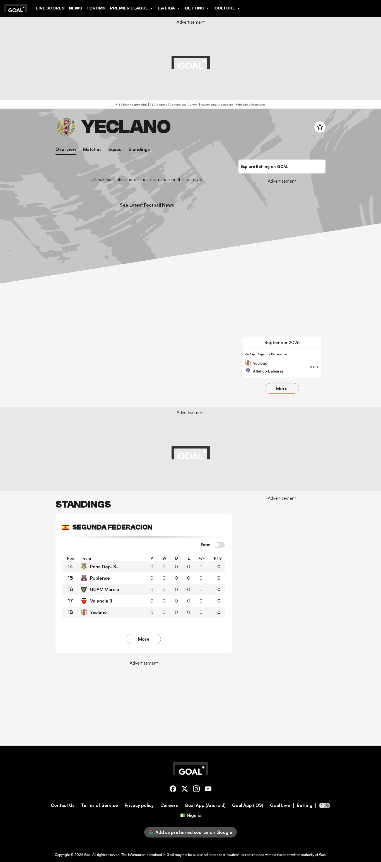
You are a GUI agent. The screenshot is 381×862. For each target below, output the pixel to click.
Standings (139, 149)
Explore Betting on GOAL (264, 166)
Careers (169, 805)
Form (205, 544)
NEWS (75, 8)
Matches (92, 149)
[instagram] (196, 789)
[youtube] (208, 789)
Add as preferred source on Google (193, 832)
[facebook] (172, 789)
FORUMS (95, 8)
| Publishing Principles (249, 104)
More (282, 388)
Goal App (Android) (205, 805)
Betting (304, 805)
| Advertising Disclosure (215, 104)
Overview (66, 149)
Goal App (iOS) (247, 805)
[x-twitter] (184, 789)
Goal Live (280, 805)
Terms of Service (99, 805)
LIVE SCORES (50, 8)
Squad (115, 149)
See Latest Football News (147, 205)
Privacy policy (139, 805)
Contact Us (62, 805)
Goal (87, 855)
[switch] (219, 545)
